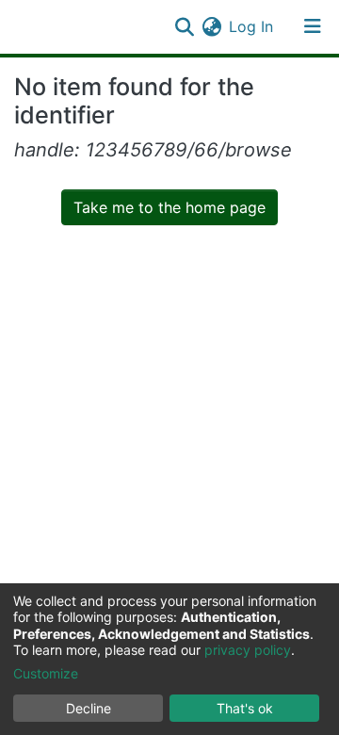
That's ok (245, 708)
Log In (252, 26)
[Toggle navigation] (312, 26)
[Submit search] (184, 26)
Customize (45, 673)
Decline (88, 708)
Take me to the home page (169, 207)
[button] (211, 26)
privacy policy (247, 650)
